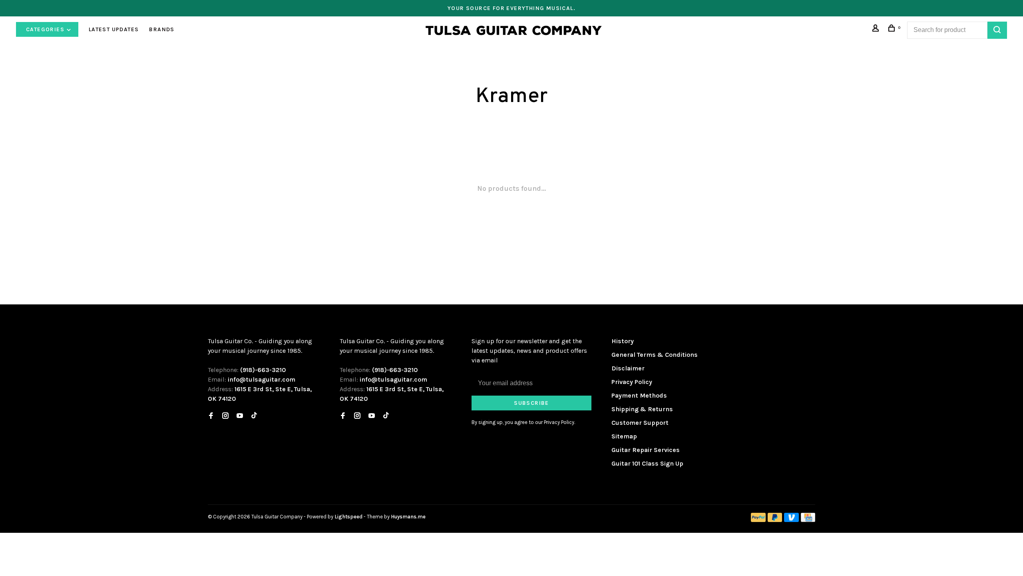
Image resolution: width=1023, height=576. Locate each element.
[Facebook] (211, 416)
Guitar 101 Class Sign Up (647, 463)
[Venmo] (791, 520)
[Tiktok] (254, 416)
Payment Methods (639, 395)
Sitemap (624, 436)
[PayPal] (758, 520)
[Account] (877, 29)
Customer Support (640, 422)
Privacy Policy (631, 382)
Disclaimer (628, 368)
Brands (161, 29)
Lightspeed (348, 517)
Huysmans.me (408, 517)
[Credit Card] (808, 520)
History (622, 341)
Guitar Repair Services (645, 450)
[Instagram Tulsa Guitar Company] (225, 416)
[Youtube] (240, 416)
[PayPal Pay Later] (775, 520)
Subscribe (531, 403)
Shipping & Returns (642, 409)
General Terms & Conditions (654, 354)
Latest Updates (114, 29)
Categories (46, 29)
